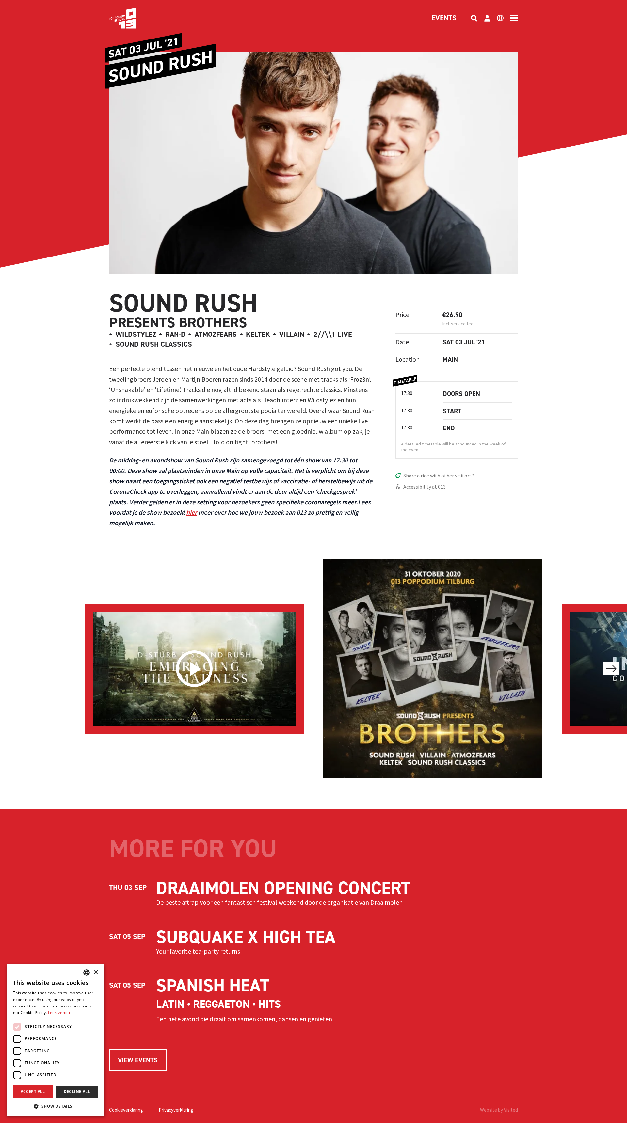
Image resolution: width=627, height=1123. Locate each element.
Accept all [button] (33, 1091)
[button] (55, 1106)
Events (444, 18)
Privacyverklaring (176, 1110)
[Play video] (194, 669)
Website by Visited (499, 1110)
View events (138, 1060)
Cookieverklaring (126, 1110)
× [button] (95, 972)
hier (191, 512)
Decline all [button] (77, 1091)
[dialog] (55, 1040)
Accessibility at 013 (424, 486)
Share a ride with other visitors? (438, 475)
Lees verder (59, 1012)
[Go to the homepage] (132, 18)
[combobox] (86, 972)
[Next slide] (611, 668)
